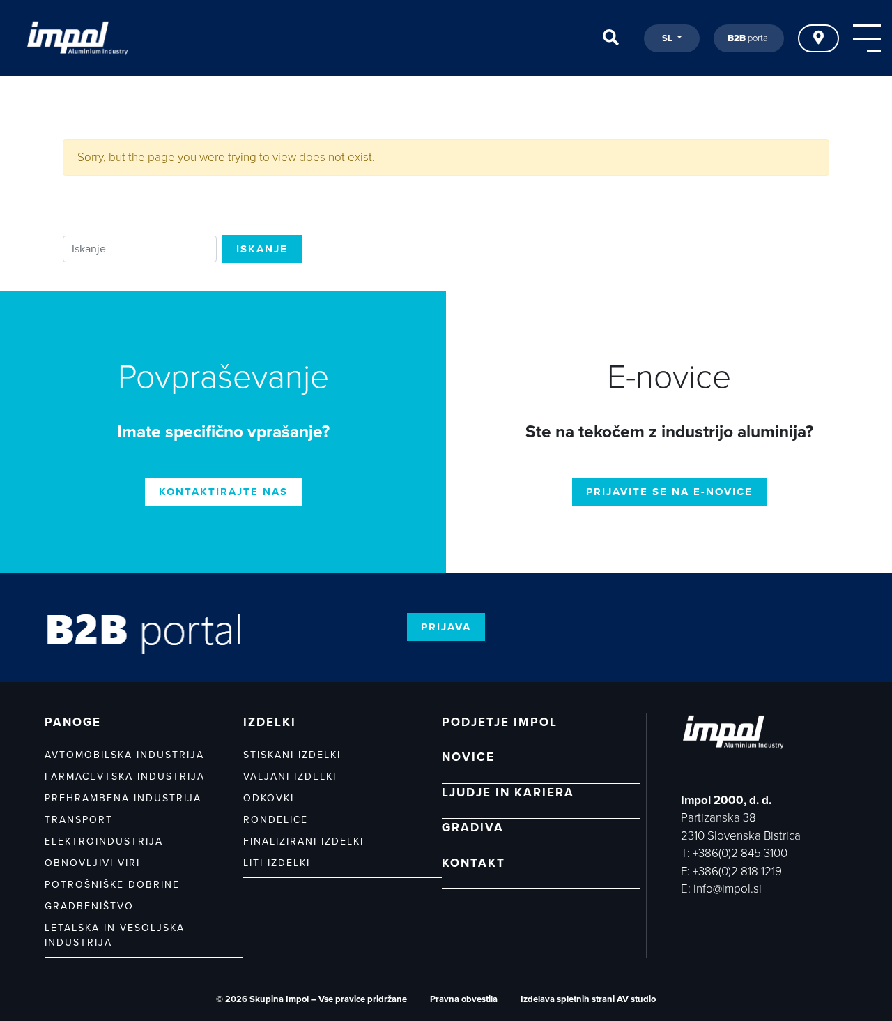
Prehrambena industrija (123, 798)
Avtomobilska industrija (124, 755)
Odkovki (268, 798)
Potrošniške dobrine (112, 885)
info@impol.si (727, 889)
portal (749, 38)
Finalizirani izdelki (303, 841)
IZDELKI (269, 722)
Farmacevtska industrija (125, 776)
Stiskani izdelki (292, 755)
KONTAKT (473, 863)
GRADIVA (473, 827)
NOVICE (468, 757)
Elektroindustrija (104, 841)
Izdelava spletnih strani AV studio (588, 999)
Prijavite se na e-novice (669, 491)
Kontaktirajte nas (223, 491)
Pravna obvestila (464, 999)
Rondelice (275, 820)
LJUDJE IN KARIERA (508, 792)
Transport (79, 820)
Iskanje (262, 249)
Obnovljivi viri (92, 863)
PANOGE (73, 722)
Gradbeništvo (89, 906)
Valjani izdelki (290, 776)
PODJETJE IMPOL (500, 722)
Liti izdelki (276, 863)
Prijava (446, 627)
